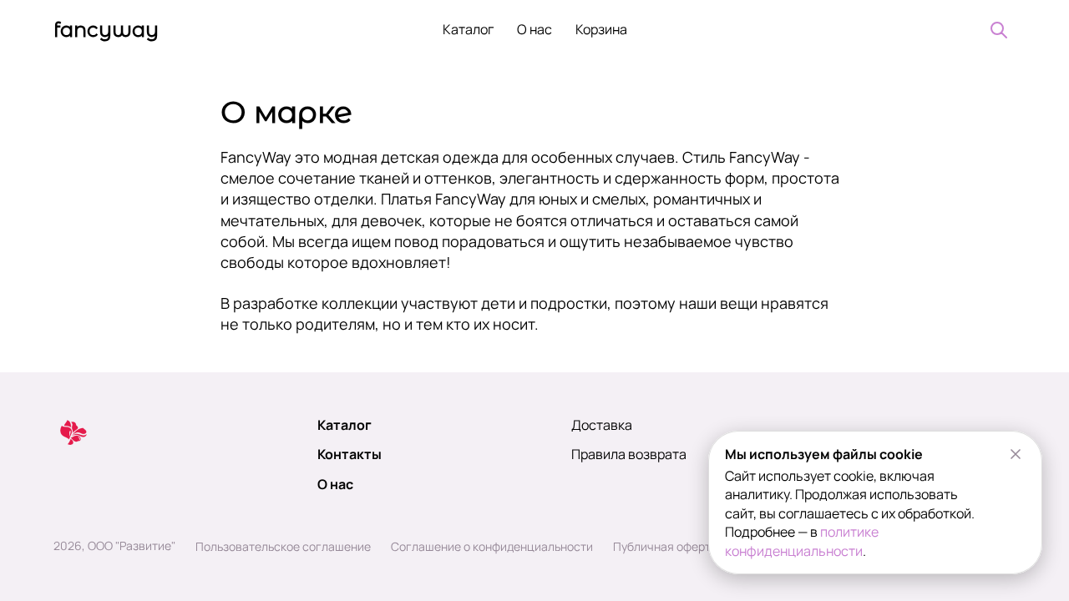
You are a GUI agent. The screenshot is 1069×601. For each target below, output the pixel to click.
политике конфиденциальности (802, 541)
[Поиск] (999, 30)
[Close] (1015, 454)
